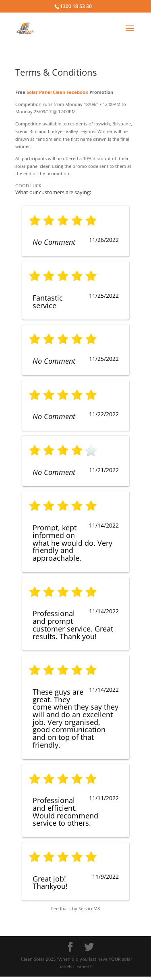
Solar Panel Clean (46, 92)
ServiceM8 (89, 908)
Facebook (77, 92)
